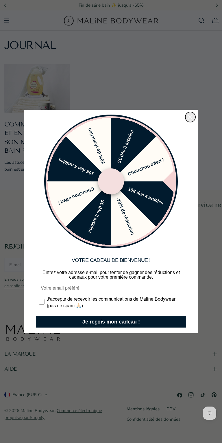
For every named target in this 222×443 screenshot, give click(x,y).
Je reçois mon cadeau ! (111, 322)
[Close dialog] (190, 117)
